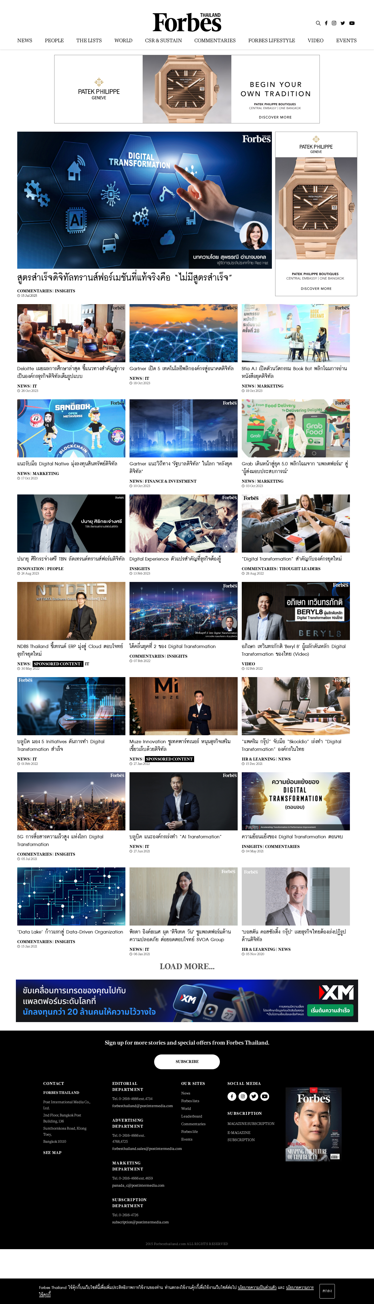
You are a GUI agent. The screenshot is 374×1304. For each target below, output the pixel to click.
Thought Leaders (299, 568)
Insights (65, 290)
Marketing (270, 386)
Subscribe (187, 1061)
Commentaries (282, 846)
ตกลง (327, 1291)
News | (24, 386)
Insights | (253, 846)
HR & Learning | (259, 759)
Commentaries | (35, 290)
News (284, 759)
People (55, 568)
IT (35, 386)
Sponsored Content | (58, 663)
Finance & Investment (171, 481)
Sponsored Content (169, 759)
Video (248, 663)
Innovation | (31, 568)
